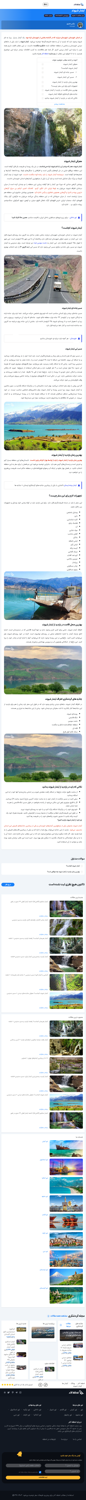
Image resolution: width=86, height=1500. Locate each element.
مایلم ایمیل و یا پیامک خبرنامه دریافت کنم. (28, 1472)
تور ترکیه (45, 1233)
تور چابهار (68, 1415)
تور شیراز (53, 1409)
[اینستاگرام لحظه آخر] (20, 1392)
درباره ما (64, 1439)
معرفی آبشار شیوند (70, 64)
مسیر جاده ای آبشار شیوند (64, 72)
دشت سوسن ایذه (40, 243)
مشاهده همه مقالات (58, 1316)
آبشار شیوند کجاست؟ (69, 68)
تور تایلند (26, 1415)
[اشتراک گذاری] (40, 1385)
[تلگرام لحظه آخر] (16, 1392)
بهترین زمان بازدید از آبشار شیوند (64, 82)
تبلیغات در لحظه (49, 1439)
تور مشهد (45, 1196)
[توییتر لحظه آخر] (8, 1392)
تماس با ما (77, 1439)
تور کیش (45, 1141)
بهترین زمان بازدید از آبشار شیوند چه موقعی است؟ (63, 872)
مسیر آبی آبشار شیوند (65, 77)
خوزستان (73, 338)
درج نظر (8, 884)
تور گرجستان (44, 1288)
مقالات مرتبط (68, 1325)
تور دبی (45, 1251)
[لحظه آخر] (77, 1392)
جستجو (52, 4)
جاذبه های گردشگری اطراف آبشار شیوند (62, 94)
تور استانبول (44, 1160)
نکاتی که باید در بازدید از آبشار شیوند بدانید (61, 98)
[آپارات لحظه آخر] (4, 1392)
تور (82, 1409)
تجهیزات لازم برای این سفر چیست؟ (64, 86)
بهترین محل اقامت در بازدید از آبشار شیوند (61, 90)
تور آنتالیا (45, 1178)
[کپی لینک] (46, 1385)
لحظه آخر (44, 53)
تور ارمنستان (44, 1270)
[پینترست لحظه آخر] (12, 1392)
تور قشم (45, 1215)
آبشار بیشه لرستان (70, 485)
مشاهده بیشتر (59, 104)
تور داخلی (73, 217)
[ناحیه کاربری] (46, 4)
